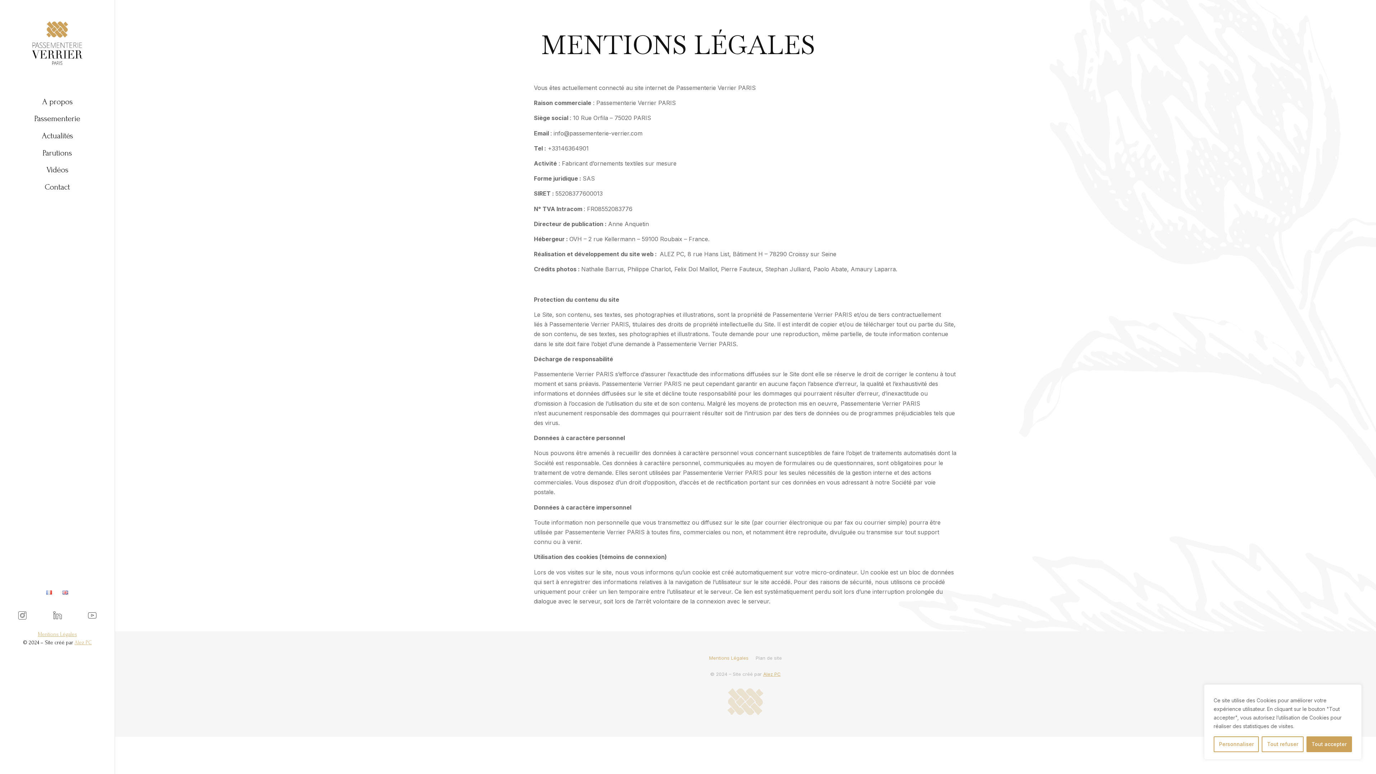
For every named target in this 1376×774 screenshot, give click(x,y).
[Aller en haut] (1361, 759)
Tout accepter (1329, 744)
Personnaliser (1236, 744)
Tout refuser (1282, 744)
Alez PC (772, 674)
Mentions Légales (57, 634)
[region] (1283, 722)
